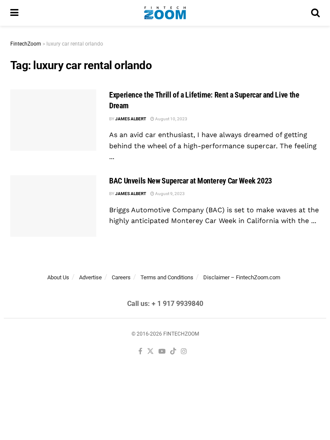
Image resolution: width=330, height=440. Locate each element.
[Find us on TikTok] (173, 352)
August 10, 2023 (170, 118)
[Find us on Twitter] (150, 352)
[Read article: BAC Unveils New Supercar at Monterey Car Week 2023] (53, 206)
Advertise (90, 277)
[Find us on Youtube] (162, 352)
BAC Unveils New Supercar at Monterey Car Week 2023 (190, 180)
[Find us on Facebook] (140, 352)
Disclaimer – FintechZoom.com (241, 277)
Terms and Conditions (167, 277)
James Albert (130, 118)
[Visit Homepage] (165, 12)
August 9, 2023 (169, 193)
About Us (58, 277)
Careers (121, 277)
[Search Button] (315, 13)
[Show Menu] (14, 13)
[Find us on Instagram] (184, 352)
